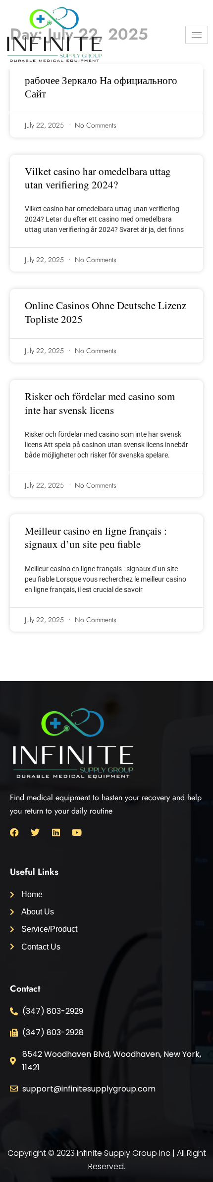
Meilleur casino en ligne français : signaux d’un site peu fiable (96, 537)
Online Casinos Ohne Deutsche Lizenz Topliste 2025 (105, 311)
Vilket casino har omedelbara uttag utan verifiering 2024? (98, 177)
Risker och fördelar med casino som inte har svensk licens (100, 402)
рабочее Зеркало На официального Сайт (101, 86)
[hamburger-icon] (196, 35)
